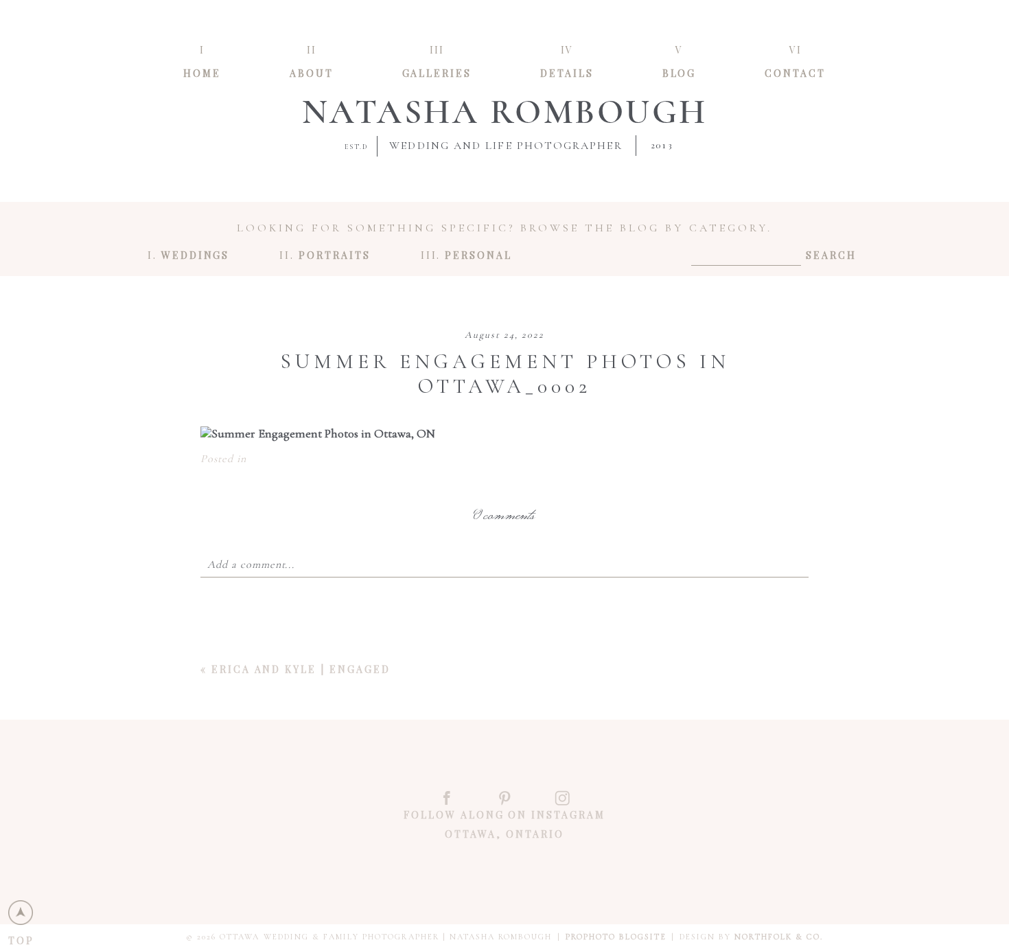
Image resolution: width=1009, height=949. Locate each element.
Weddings (195, 254)
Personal (478, 254)
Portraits (334, 254)
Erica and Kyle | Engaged (301, 669)
